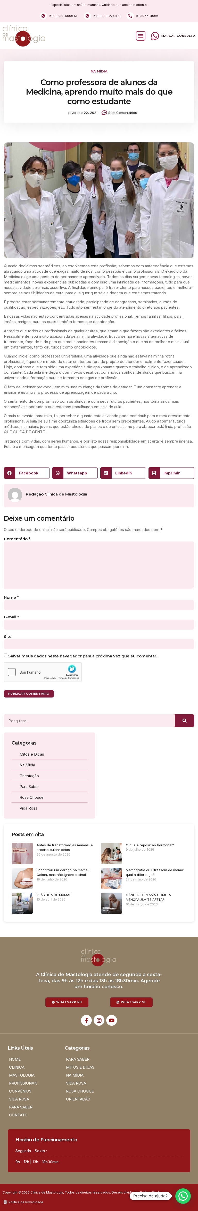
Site (8, 636)
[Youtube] (111, 1020)
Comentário (17, 538)
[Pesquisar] (184, 720)
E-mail (11, 616)
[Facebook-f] (86, 1020)
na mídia (99, 71)
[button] (140, 36)
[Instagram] (99, 1020)
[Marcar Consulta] (155, 35)
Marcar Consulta (178, 36)
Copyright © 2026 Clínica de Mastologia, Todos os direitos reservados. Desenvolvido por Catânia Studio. (82, 1192)
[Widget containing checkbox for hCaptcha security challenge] (43, 672)
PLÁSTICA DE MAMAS (54, 895)
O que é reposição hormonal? (150, 845)
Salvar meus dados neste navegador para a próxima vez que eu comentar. (82, 656)
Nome (11, 597)
